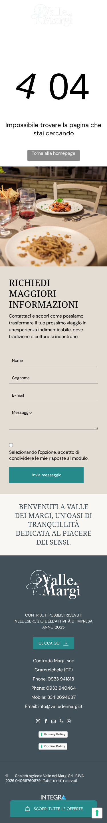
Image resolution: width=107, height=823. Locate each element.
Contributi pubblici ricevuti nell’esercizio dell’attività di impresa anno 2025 (53, 621)
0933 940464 (61, 688)
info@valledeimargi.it (60, 706)
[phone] (61, 722)
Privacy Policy (54, 734)
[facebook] (46, 722)
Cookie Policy (54, 746)
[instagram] (38, 722)
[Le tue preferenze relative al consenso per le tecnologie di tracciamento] (97, 813)
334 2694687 (61, 697)
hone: (39, 688)
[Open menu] (11, 15)
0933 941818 (61, 679)
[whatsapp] (69, 722)
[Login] (85, 15)
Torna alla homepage (53, 153)
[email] (54, 722)
